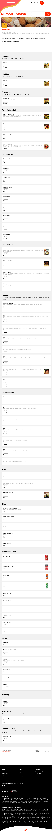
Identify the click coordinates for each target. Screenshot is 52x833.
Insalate (24, 817)
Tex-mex (45, 821)
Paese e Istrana (25, 801)
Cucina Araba (41, 810)
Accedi (36, 2)
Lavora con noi (5, 773)
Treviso (19, 802)
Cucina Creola (31, 812)
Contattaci (21, 775)
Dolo (12, 799)
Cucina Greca (5, 813)
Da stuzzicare (44, 49)
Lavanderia (32, 817)
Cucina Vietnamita (12, 814)
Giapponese (43, 816)
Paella (11, 818)
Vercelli (25, 802)
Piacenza (35, 801)
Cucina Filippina (38, 812)
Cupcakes (26, 814)
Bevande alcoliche (23, 809)
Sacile (3, 802)
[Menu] (46, 3)
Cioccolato (8, 810)
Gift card (21, 776)
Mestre (47, 799)
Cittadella (44, 798)
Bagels (11, 809)
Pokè (24, 820)
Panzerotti (37, 818)
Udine (22, 802)
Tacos (38, 821)
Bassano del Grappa (9, 798)
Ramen (44, 820)
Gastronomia (34, 816)
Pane (14, 818)
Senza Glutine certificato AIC (16, 821)
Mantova (43, 799)
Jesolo (24, 799)
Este (15, 799)
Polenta (27, 820)
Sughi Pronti (30, 821)
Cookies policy (38, 775)
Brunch (31, 809)
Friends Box (22, 49)
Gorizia (21, 799)
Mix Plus (13, 49)
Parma (31, 801)
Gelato (38, 816)
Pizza (22, 820)
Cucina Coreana (24, 812)
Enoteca (37, 814)
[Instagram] (2, 786)
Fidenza (18, 799)
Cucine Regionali (19, 814)
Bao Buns (16, 809)
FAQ (19, 773)
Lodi (37, 799)
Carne (45, 809)
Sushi (35, 821)
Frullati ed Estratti (23, 816)
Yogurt (32, 822)
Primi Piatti (40, 820)
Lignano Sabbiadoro (31, 799)
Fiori (43, 814)
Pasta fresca (42, 818)
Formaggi (11, 816)
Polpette (31, 820)
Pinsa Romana (17, 820)
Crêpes (36, 810)
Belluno (16, 798)
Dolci (30, 814)
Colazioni (24, 810)
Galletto (29, 816)
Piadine (11, 820)
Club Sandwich (14, 810)
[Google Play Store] (14, 791)
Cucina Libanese (24, 813)
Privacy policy (38, 773)
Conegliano (4, 799)
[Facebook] (4, 786)
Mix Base (5, 49)
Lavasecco (37, 817)
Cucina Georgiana (46, 812)
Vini (29, 822)
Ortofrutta (7, 818)
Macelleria (42, 817)
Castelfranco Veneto (36, 798)
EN (31, 2)
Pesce (8, 820)
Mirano (3, 801)
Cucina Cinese (17, 812)
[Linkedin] (6, 786)
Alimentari (4, 809)
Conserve (32, 810)
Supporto (21, 772)
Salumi (7, 821)
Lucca (39, 799)
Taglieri (41, 821)
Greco (5, 817)
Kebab (28, 817)
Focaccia (7, 816)
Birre (28, 809)
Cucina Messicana (42, 813)
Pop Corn (36, 820)
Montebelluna (15, 801)
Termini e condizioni (40, 772)
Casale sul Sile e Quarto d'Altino (25, 798)
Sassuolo (15, 802)
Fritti (17, 816)
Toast (11, 822)
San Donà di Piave (9, 802)
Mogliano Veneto (8, 801)
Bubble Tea (41, 809)
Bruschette (35, 809)
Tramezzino (15, 822)
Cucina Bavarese (10, 812)
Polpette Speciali (33, 49)
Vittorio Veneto (35, 802)
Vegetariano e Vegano (23, 822)
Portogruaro (45, 801)
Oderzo (20, 801)
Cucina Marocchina (33, 813)
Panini (21, 818)
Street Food (25, 821)
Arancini (8, 809)
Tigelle (8, 822)
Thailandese (4, 822)
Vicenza (29, 802)
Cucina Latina (18, 813)
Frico (15, 816)
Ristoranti (4, 821)
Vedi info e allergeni (6, 751)
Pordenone (39, 801)
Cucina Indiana (11, 813)
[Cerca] (48, 14)
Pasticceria (4, 820)
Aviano (3, 798)
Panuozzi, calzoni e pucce (28, 818)
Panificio (18, 818)
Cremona (9, 799)
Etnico (40, 814)
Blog (3, 775)
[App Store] (5, 791)
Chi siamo (4, 772)
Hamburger (9, 817)
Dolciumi (33, 814)
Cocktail (19, 810)
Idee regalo (14, 817)
